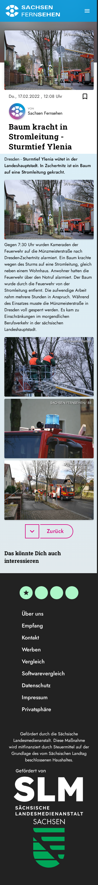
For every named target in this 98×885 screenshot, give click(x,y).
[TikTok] (71, 592)
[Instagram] (56, 592)
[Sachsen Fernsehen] (32, 11)
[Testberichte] (26, 592)
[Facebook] (41, 592)
